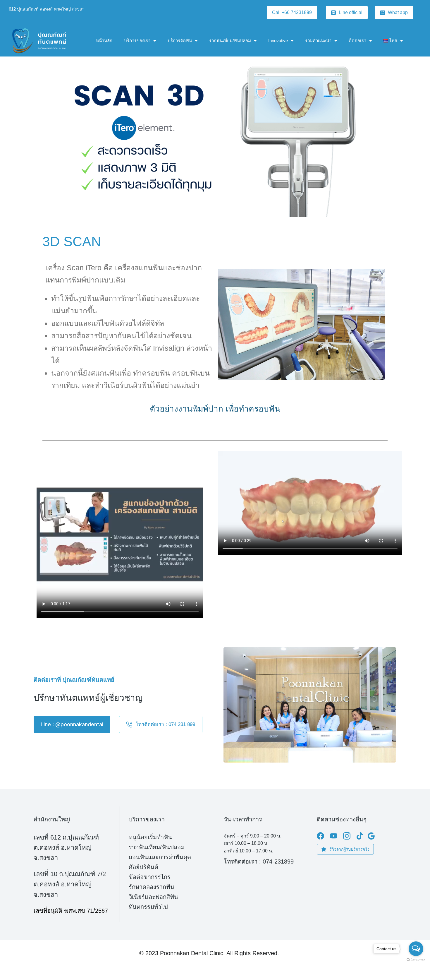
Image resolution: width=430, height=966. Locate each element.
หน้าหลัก (104, 40)
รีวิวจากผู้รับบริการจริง (349, 849)
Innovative (278, 40)
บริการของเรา (137, 40)
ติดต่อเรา (357, 40)
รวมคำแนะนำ (318, 40)
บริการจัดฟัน (180, 40)
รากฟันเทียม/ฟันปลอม (230, 40)
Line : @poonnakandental (72, 724)
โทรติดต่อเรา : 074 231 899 (165, 724)
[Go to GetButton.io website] (416, 960)
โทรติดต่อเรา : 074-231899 (259, 861)
